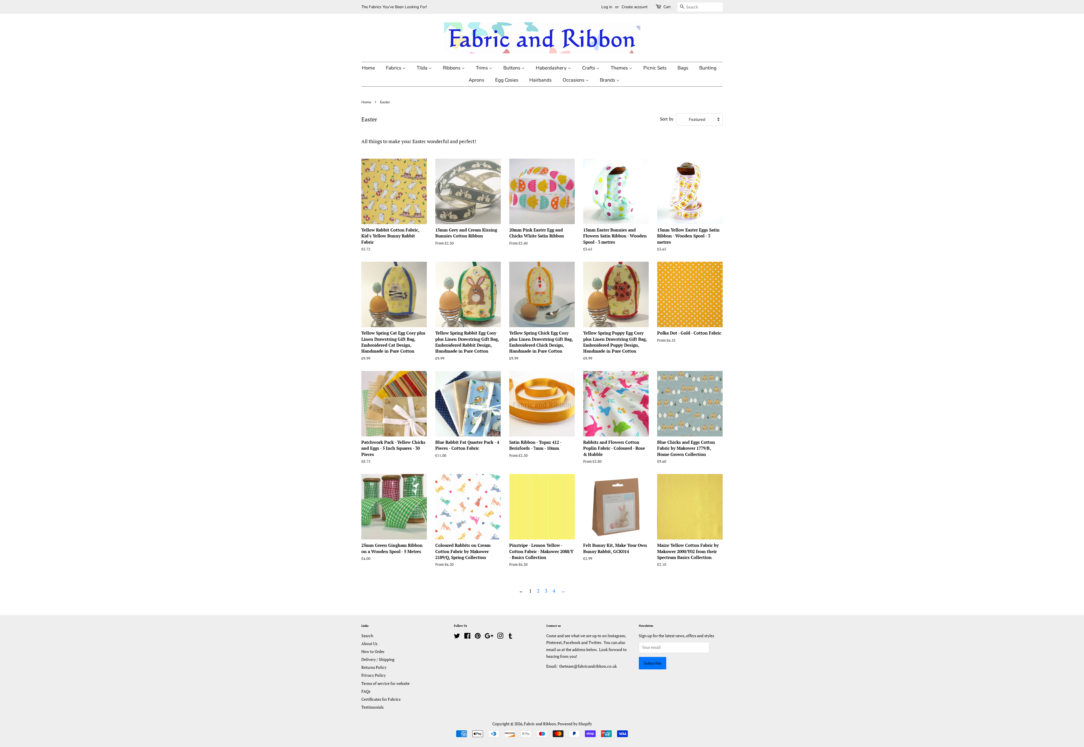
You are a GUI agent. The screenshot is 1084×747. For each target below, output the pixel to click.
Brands (608, 80)
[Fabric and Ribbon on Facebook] (467, 636)
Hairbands (540, 80)
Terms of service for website (385, 683)
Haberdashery (552, 68)
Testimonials (372, 707)
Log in (606, 7)
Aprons (476, 80)
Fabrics (394, 68)
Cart (667, 7)
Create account (635, 7)
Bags (683, 68)
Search (367, 635)
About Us (369, 643)
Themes (620, 68)
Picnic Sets (654, 68)
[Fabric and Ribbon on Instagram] (500, 636)
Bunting (707, 68)
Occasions (574, 80)
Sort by (667, 119)
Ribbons (452, 68)
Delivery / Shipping (377, 659)
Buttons (512, 68)
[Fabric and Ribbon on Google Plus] (489, 636)
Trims (482, 68)
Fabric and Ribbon (540, 723)
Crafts (589, 68)
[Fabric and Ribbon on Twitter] (457, 636)
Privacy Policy (373, 675)
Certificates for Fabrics (381, 699)
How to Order (372, 651)
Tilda (423, 68)
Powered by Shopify (575, 723)
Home (368, 68)
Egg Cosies (506, 80)
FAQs (365, 691)
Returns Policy (373, 667)
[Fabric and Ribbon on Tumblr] (510, 636)
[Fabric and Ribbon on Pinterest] (478, 636)
